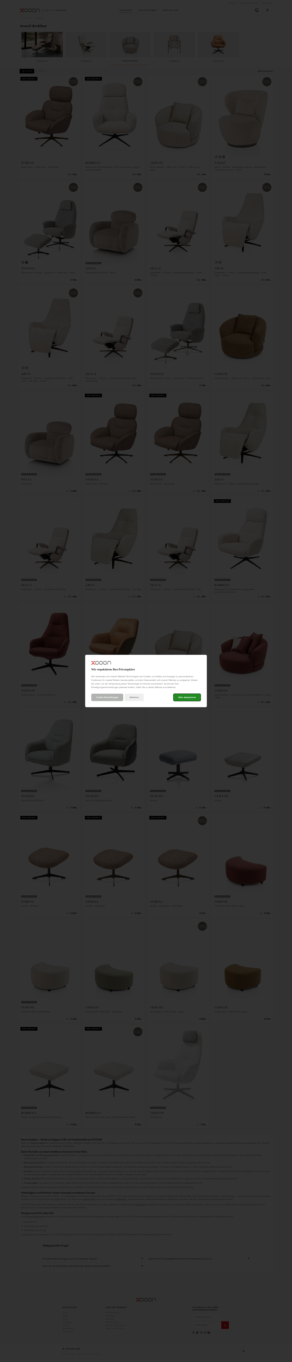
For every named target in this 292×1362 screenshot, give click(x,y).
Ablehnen (134, 697)
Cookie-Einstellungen (107, 697)
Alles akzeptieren (187, 697)
